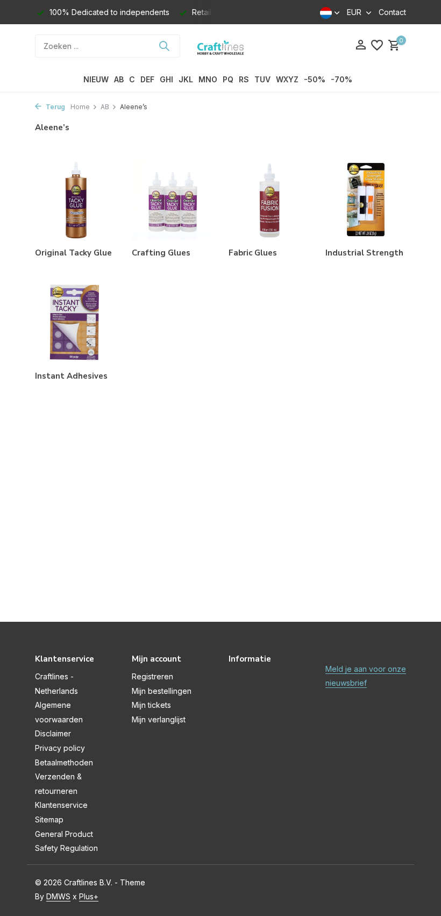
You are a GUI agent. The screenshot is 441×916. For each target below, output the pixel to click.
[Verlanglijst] (377, 45)
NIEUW (96, 79)
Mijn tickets (151, 704)
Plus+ (88, 896)
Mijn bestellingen (161, 690)
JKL (186, 79)
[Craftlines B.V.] (220, 45)
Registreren (152, 676)
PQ (228, 79)
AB (119, 79)
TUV (262, 79)
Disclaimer (53, 733)
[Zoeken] (164, 45)
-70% (341, 79)
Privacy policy (60, 747)
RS (244, 79)
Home (80, 107)
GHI (166, 79)
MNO (207, 79)
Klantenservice (61, 805)
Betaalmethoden (64, 762)
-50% (314, 79)
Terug (54, 107)
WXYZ (287, 79)
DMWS (58, 896)
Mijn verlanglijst (159, 719)
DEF (147, 79)
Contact (392, 12)
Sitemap (49, 819)
